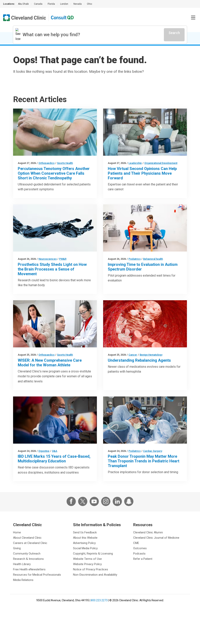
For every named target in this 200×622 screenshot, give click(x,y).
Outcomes (140, 548)
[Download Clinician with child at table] (145, 228)
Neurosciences (47, 258)
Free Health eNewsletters (29, 569)
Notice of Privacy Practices (90, 569)
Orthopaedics (46, 163)
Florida (51, 4)
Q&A (54, 450)
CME (136, 543)
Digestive (43, 450)
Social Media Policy (85, 548)
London (64, 4)
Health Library (22, 564)
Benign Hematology (151, 354)
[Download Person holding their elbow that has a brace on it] (55, 132)
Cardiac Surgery (152, 450)
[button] (193, 17)
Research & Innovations (28, 559)
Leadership (135, 163)
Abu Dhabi (23, 4)
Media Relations (23, 580)
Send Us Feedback (85, 532)
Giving (17, 548)
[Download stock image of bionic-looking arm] (55, 228)
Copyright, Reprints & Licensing (93, 553)
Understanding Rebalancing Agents (139, 360)
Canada (38, 4)
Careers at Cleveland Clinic (30, 543)
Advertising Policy (84, 543)
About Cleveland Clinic (27, 537)
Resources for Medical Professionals (37, 574)
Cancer (133, 354)
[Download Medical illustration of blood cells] (145, 323)
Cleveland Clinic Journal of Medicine (156, 537)
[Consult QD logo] (62, 17)
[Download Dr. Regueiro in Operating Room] (55, 420)
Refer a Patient (142, 559)
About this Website (85, 537)
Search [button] (174, 33)
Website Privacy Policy (87, 564)
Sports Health (65, 163)
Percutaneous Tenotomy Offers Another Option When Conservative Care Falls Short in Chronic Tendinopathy (54, 173)
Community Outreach (26, 553)
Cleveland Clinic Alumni (148, 532)
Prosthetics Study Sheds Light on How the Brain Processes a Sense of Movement (52, 269)
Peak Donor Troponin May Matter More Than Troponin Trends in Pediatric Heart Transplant (143, 461)
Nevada (77, 4)
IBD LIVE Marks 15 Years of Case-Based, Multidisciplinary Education (54, 458)
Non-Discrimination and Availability (95, 574)
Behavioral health (153, 258)
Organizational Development (160, 163)
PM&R (62, 258)
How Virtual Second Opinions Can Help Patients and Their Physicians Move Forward (142, 173)
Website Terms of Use (87, 559)
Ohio (89, 4)
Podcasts (139, 553)
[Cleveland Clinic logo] (24, 17)
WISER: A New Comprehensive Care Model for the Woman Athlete (50, 362)
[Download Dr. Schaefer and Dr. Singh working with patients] (55, 323)
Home (17, 532)
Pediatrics (135, 258)
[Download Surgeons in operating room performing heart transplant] (145, 420)
